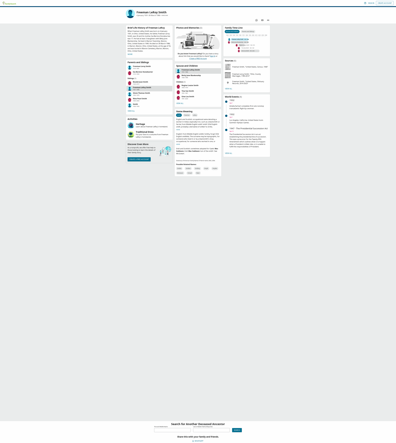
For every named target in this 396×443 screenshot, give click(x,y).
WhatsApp (199, 441)
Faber (198, 173)
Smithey (197, 168)
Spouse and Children (232, 31)
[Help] (365, 3)
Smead (190, 173)
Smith (179, 115)
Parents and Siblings (248, 31)
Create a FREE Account (139, 159)
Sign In (371, 3)
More (130, 54)
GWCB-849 (165, 15)
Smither (188, 168)
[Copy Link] (268, 20)
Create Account (385, 3)
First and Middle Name (161, 427)
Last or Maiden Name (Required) (203, 427)
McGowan (180, 173)
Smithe (179, 168)
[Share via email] (262, 20)
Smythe (215, 168)
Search (237, 430)
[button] (149, 67)
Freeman (187, 115)
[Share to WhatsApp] (257, 20)
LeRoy (195, 115)
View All (131, 111)
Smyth (206, 168)
